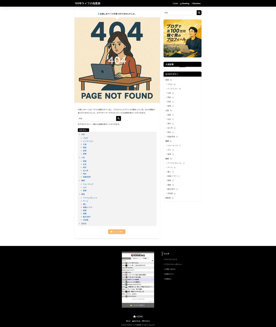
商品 (84, 147)
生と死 (85, 170)
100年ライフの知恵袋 (87, 3)
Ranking (185, 3)
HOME (139, 316)
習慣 (84, 153)
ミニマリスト (88, 141)
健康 (83, 180)
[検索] (118, 118)
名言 (84, 164)
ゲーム (85, 201)
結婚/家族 (87, 176)
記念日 (83, 223)
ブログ (85, 138)
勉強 (84, 161)
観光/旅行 (87, 216)
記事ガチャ (169, 274)
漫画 (84, 213)
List (176, 3)
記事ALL (168, 278)
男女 (84, 173)
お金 (83, 134)
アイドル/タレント (90, 197)
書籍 (84, 210)
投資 (84, 150)
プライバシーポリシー (173, 264)
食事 (84, 190)
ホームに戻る (117, 231)
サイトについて (171, 259)
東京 (84, 167)
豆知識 (85, 220)
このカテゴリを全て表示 (137, 299)
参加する (151, 301)
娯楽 (83, 194)
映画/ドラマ (87, 207)
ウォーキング (88, 184)
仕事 (84, 144)
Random (197, 3)
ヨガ (84, 187)
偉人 (84, 204)
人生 (83, 157)
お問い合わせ (170, 269)
